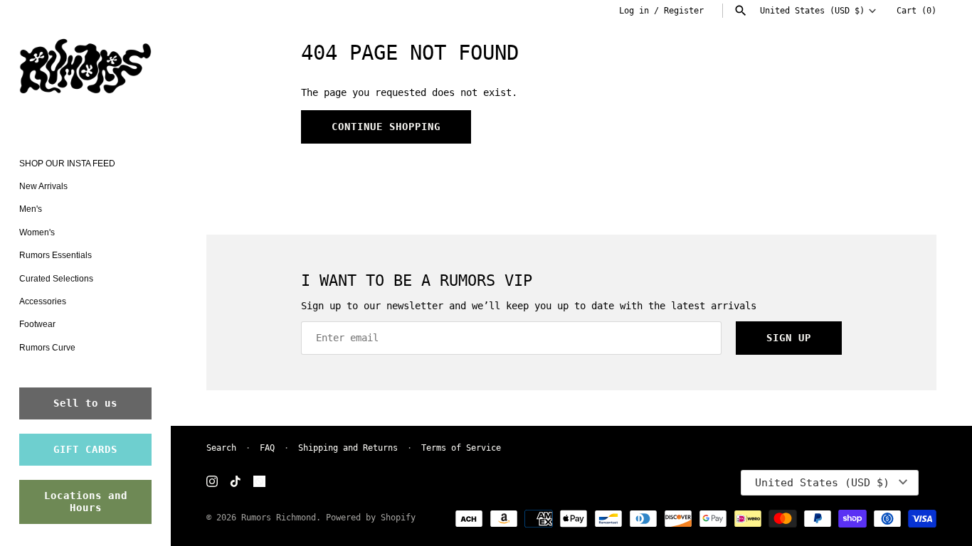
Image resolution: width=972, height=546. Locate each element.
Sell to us (85, 403)
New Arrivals (43, 186)
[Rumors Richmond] (85, 69)
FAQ (267, 448)
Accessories (42, 301)
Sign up (788, 337)
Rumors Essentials (55, 255)
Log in (634, 11)
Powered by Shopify (371, 518)
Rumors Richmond (278, 518)
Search (221, 448)
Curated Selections (56, 279)
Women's (37, 232)
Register (684, 11)
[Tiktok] (235, 482)
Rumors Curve (47, 348)
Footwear (37, 324)
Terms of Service (461, 448)
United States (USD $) (812, 11)
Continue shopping (386, 126)
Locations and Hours (85, 501)
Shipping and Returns (348, 448)
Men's (30, 209)
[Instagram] (212, 482)
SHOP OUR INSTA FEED (67, 163)
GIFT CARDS (85, 449)
